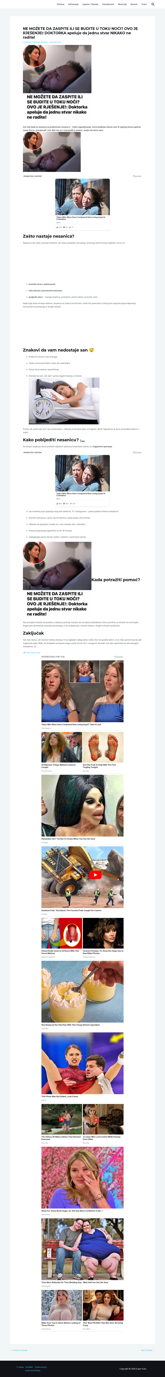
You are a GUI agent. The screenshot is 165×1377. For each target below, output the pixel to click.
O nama (20, 1367)
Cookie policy (41, 1367)
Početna (60, 4)
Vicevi (144, 4)
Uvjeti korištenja (32, 1370)
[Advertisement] (82, 265)
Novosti (134, 4)
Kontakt (29, 1367)
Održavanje (73, 4)
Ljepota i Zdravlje (90, 4)
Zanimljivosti (108, 4)
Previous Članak (18, 1350)
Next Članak (148, 1350)
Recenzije (122, 4)
